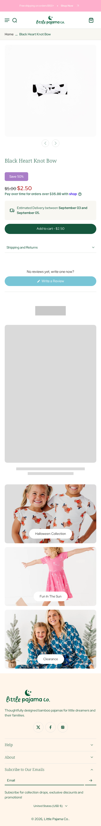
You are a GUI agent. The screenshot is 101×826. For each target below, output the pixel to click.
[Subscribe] (90, 780)
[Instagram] (63, 727)
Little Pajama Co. (56, 819)
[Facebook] (50, 727)
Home (9, 34)
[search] (14, 20)
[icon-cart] (91, 20)
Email (11, 780)
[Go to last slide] (45, 143)
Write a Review (59, 282)
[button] (50, 229)
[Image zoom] (50, 91)
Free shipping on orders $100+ (36, 5)
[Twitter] (38, 727)
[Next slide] (55, 143)
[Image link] (50, 513)
